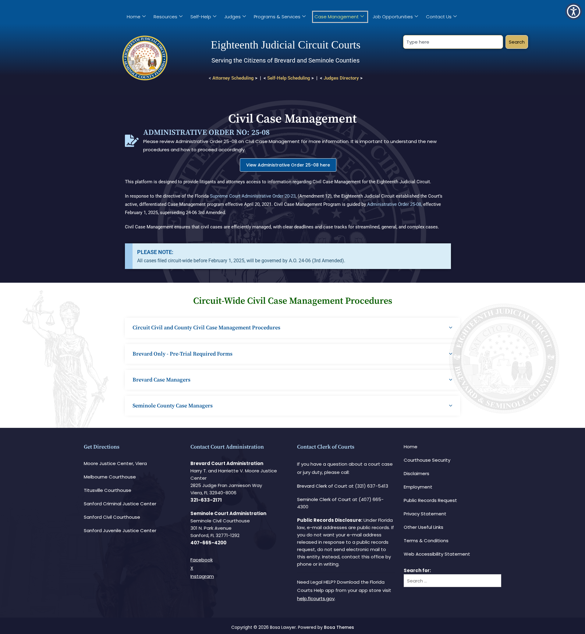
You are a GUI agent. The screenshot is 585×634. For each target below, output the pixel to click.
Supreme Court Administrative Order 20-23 (253, 196)
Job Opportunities (393, 16)
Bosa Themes (339, 627)
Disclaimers (416, 473)
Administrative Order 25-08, (394, 204)
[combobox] (453, 42)
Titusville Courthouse (107, 490)
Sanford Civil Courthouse (112, 517)
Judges (232, 16)
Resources (165, 16)
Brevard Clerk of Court (322, 486)
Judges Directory (341, 78)
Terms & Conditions (426, 540)
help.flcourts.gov (316, 598)
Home (133, 16)
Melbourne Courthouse (110, 477)
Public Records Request (430, 500)
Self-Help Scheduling (288, 78)
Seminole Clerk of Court (324, 499)
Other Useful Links (423, 527)
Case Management (336, 16)
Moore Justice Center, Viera (115, 463)
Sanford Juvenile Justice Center (120, 530)
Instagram (202, 576)
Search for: (417, 570)
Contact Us (439, 16)
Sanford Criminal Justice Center (120, 503)
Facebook (201, 560)
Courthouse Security (427, 460)
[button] (573, 11)
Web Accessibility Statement (437, 554)
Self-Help (200, 16)
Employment (418, 487)
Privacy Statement (425, 513)
